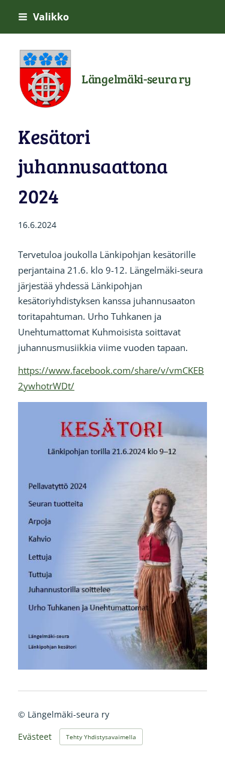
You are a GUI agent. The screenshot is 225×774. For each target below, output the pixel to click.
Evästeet (35, 737)
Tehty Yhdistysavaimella (101, 737)
